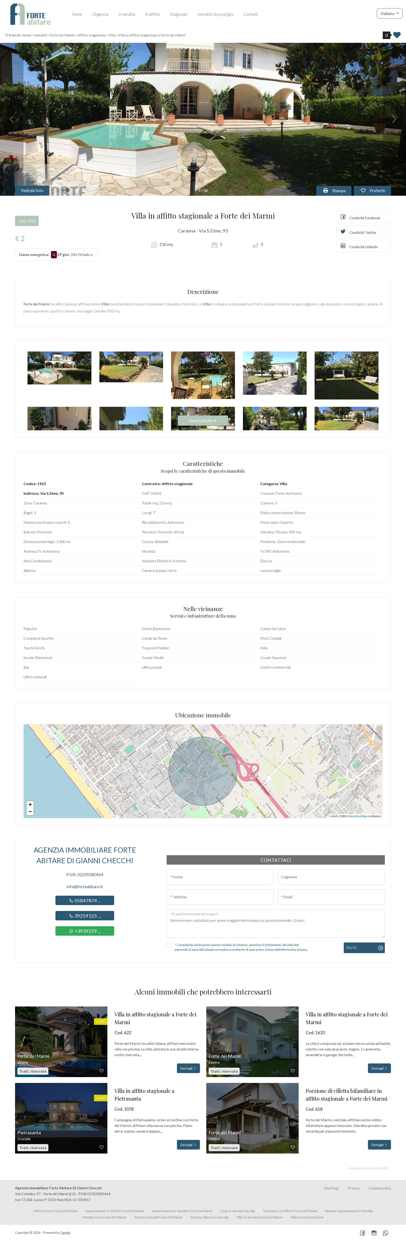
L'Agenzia (100, 14)
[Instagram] (374, 1233)
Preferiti (380, 190)
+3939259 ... (87, 931)
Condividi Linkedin (363, 247)
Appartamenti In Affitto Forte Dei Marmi (114, 1211)
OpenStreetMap (358, 816)
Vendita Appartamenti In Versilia (349, 1211)
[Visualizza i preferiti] (397, 36)
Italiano (388, 13)
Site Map (331, 1188)
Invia (351, 947)
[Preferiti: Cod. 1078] (101, 1147)
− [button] (30, 812)
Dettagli (186, 1068)
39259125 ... (87, 916)
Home (77, 14)
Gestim (65, 1232)
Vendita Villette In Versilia (209, 1217)
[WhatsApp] (385, 1233)
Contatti (251, 14)
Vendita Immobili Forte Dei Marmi (158, 1217)
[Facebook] (362, 1233)
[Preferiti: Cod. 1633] (292, 1070)
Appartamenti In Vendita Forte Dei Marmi (182, 1211)
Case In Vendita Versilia (237, 1211)
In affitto (152, 14)
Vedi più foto (32, 190)
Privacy (353, 1188)
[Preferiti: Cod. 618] (292, 1147)
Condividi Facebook (364, 218)
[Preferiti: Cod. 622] (101, 1070)
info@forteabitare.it (85, 886)
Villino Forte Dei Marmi (306, 1217)
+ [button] (30, 804)
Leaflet (333, 816)
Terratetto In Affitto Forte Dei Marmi (290, 1211)
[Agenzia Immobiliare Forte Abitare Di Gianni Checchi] (30, 13)
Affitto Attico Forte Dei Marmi (55, 1211)
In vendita (126, 14)
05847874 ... (87, 900)
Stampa (341, 190)
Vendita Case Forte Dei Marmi (104, 1217)
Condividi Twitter (363, 232)
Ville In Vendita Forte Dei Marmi (259, 1217)
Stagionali (178, 14)
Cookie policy (380, 1188)
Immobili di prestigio (216, 14)
